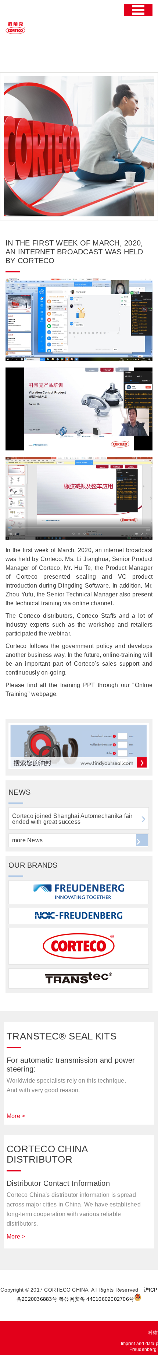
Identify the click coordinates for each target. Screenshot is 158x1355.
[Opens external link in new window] (78, 767)
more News (27, 840)
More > (16, 1116)
